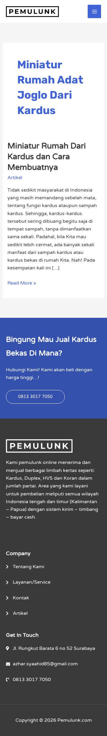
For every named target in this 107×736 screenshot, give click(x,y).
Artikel (14, 178)
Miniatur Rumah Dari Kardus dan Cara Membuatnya (46, 156)
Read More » (21, 282)
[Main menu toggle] (94, 11)
